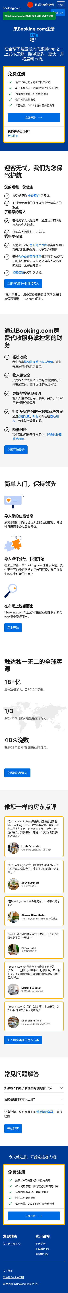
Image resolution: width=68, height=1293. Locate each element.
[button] (29, 16)
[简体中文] (30, 4)
